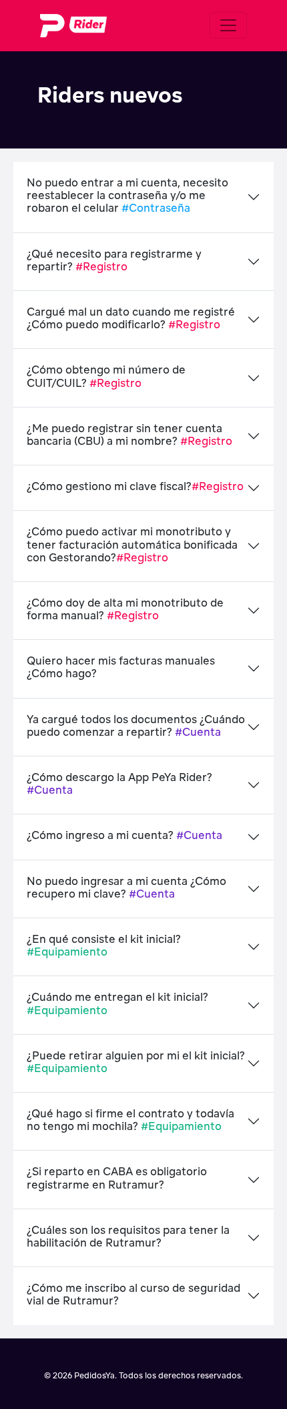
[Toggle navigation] (228, 25)
